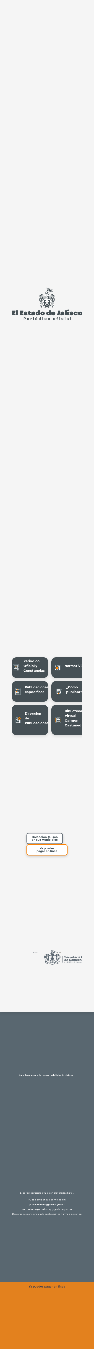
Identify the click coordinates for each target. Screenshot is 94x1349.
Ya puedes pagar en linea (47, 1287)
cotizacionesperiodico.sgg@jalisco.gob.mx (47, 1209)
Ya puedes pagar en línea (47, 849)
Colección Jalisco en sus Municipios (45, 838)
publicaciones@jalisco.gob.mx (47, 1204)
